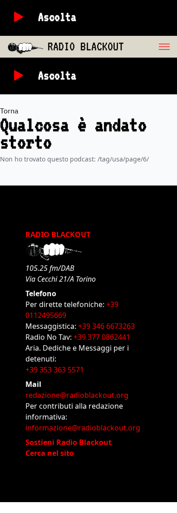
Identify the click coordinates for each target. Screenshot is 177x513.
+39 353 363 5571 (54, 370)
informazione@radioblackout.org (82, 428)
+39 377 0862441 (102, 337)
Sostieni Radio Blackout (68, 442)
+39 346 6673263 (106, 326)
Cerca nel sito (49, 453)
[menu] (150, 46)
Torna (9, 110)
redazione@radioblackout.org (76, 395)
